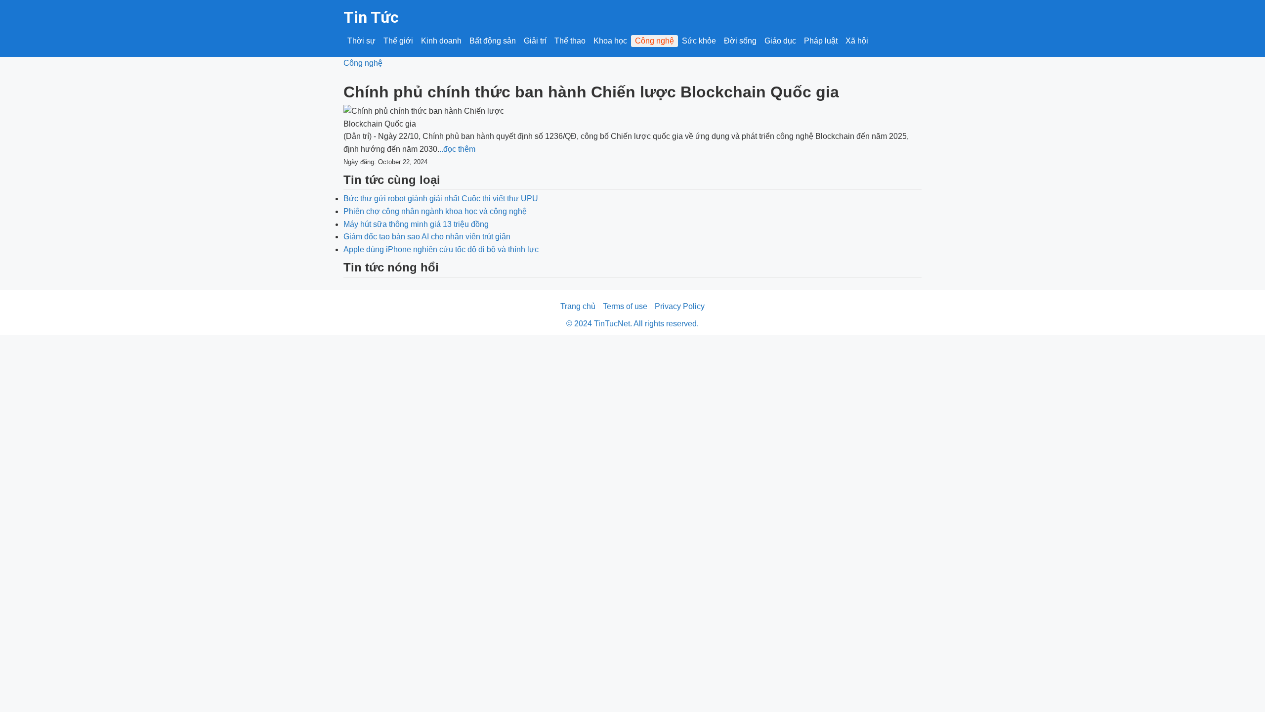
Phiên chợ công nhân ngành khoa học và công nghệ (435, 211)
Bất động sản (492, 41)
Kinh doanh (441, 41)
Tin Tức (371, 17)
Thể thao (570, 41)
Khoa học (610, 41)
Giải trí (535, 41)
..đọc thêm (457, 149)
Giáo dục (780, 41)
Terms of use (625, 306)
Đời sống (740, 41)
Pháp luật (821, 41)
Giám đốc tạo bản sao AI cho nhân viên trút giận (426, 236)
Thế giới (398, 41)
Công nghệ (654, 41)
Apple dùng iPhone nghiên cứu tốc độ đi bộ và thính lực (441, 249)
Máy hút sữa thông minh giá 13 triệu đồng (416, 224)
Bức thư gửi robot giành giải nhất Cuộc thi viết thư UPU (440, 198)
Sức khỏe (699, 41)
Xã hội (856, 41)
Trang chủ (577, 306)
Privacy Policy (680, 306)
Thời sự (361, 41)
